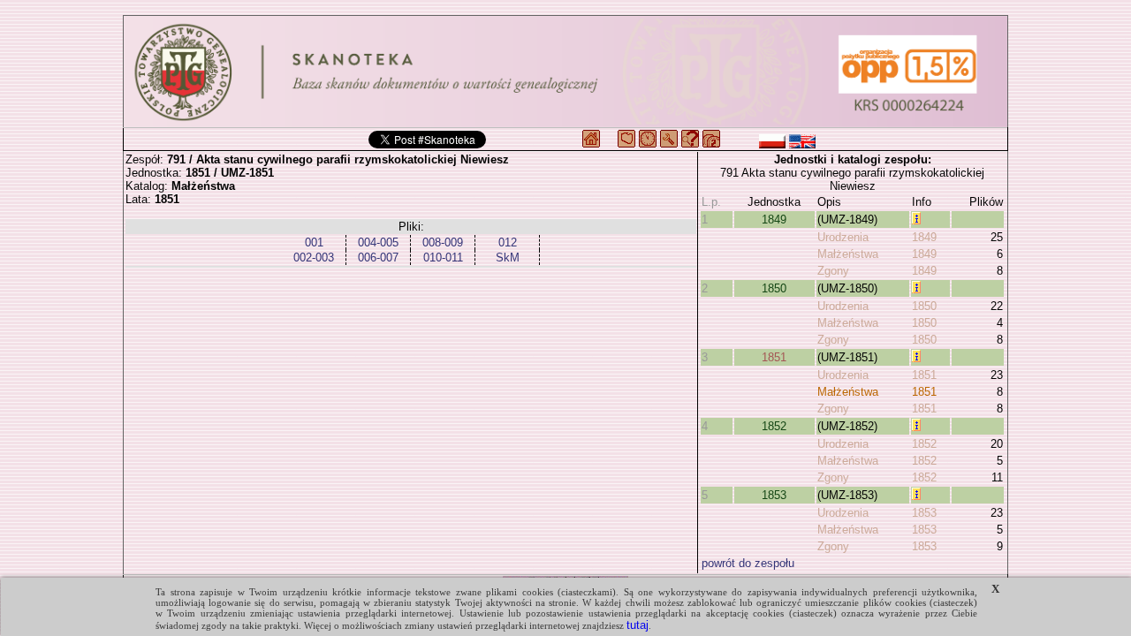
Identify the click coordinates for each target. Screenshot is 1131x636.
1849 (774, 219)
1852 (774, 426)
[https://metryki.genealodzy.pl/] (565, 71)
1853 (774, 495)
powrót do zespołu (748, 563)
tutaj (637, 625)
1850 (774, 288)
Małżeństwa (847, 254)
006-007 (378, 257)
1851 (774, 357)
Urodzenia (843, 237)
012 (507, 242)
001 (314, 242)
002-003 (313, 257)
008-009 (442, 242)
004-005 (378, 242)
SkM (508, 257)
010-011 (443, 257)
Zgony (833, 270)
